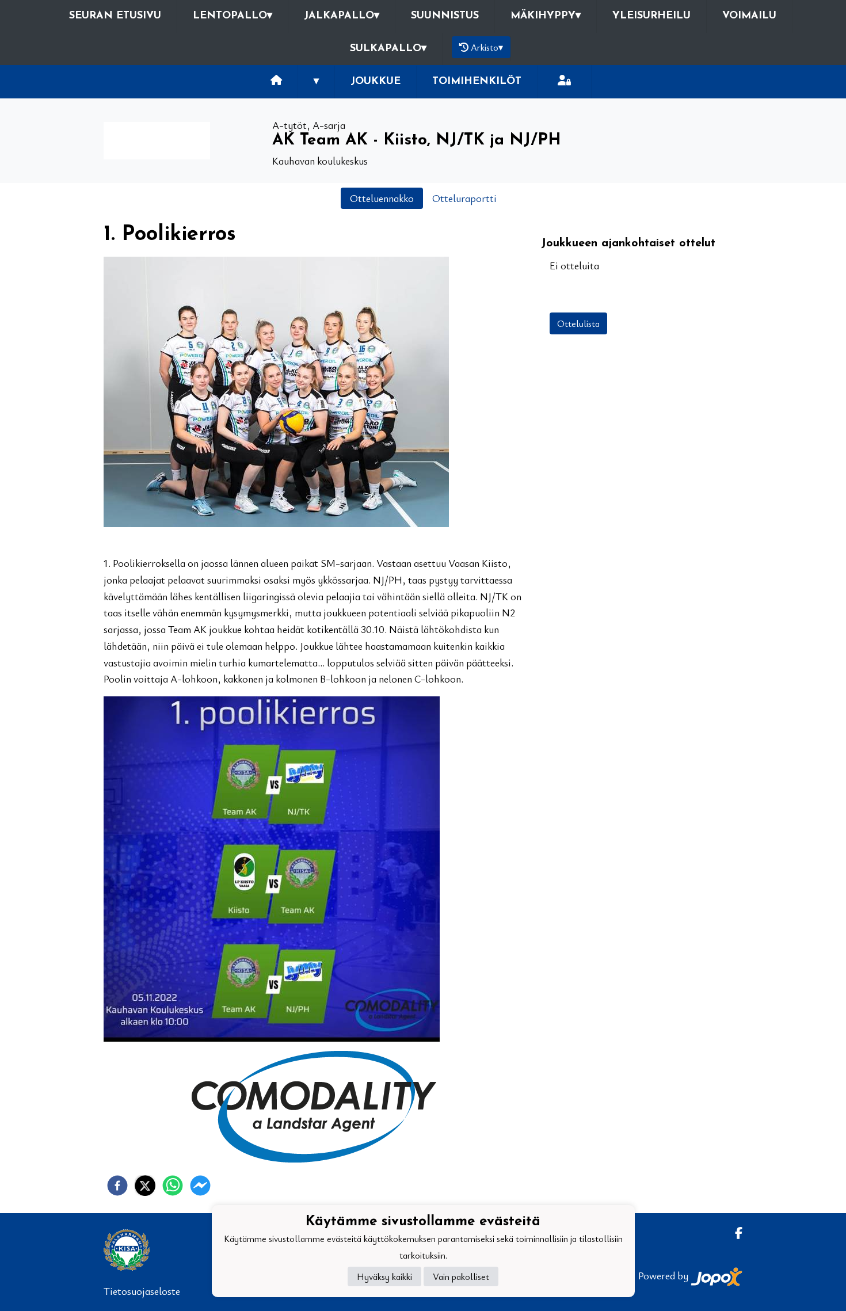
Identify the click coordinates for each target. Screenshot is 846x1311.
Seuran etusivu (115, 16)
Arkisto (487, 47)
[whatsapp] (172, 1185)
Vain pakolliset (461, 1277)
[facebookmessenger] (200, 1185)
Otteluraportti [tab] (464, 198)
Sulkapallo (388, 49)
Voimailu (749, 16)
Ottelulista (578, 323)
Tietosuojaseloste (142, 1291)
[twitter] (145, 1185)
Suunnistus (445, 16)
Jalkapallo (341, 16)
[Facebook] (734, 1233)
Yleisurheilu (651, 16)
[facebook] (117, 1185)
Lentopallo (232, 16)
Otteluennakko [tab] (382, 198)
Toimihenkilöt (476, 82)
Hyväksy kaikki (384, 1277)
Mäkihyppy (545, 16)
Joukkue (375, 82)
